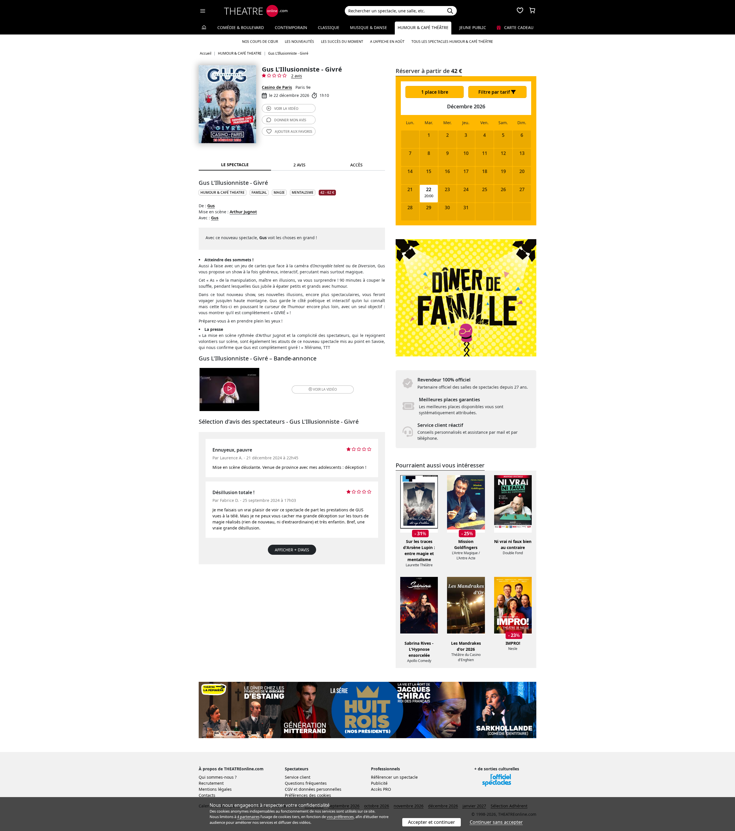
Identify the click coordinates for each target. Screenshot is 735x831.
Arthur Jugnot (243, 211)
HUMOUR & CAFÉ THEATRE (222, 192)
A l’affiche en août (387, 41)
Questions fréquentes (306, 783)
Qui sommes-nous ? (218, 777)
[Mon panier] (532, 11)
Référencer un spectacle (394, 777)
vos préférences (340, 816)
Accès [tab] (356, 165)
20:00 (428, 195)
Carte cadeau (518, 27)
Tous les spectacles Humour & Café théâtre (452, 41)
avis (290, 120)
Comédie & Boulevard (240, 27)
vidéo (286, 108)
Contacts (207, 795)
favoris (293, 131)
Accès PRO (381, 789)
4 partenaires (248, 816)
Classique (328, 27)
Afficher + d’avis (292, 549)
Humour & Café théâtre (423, 27)
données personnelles (320, 789)
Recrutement (211, 783)
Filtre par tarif (494, 92)
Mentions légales (215, 789)
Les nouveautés (299, 41)
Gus (211, 205)
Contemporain (291, 27)
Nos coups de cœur (260, 41)
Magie (279, 192)
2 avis (296, 75)
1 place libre (434, 92)
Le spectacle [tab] (235, 164)
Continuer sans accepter (496, 822)
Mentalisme (303, 192)
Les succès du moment (342, 41)
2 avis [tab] (299, 165)
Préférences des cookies (308, 795)
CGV (289, 789)
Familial (259, 192)
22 (428, 189)
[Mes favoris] (520, 11)
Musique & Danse (368, 27)
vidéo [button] (325, 389)
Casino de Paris (277, 87)
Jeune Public (472, 27)
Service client (297, 777)
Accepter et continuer (431, 822)
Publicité (379, 783)
